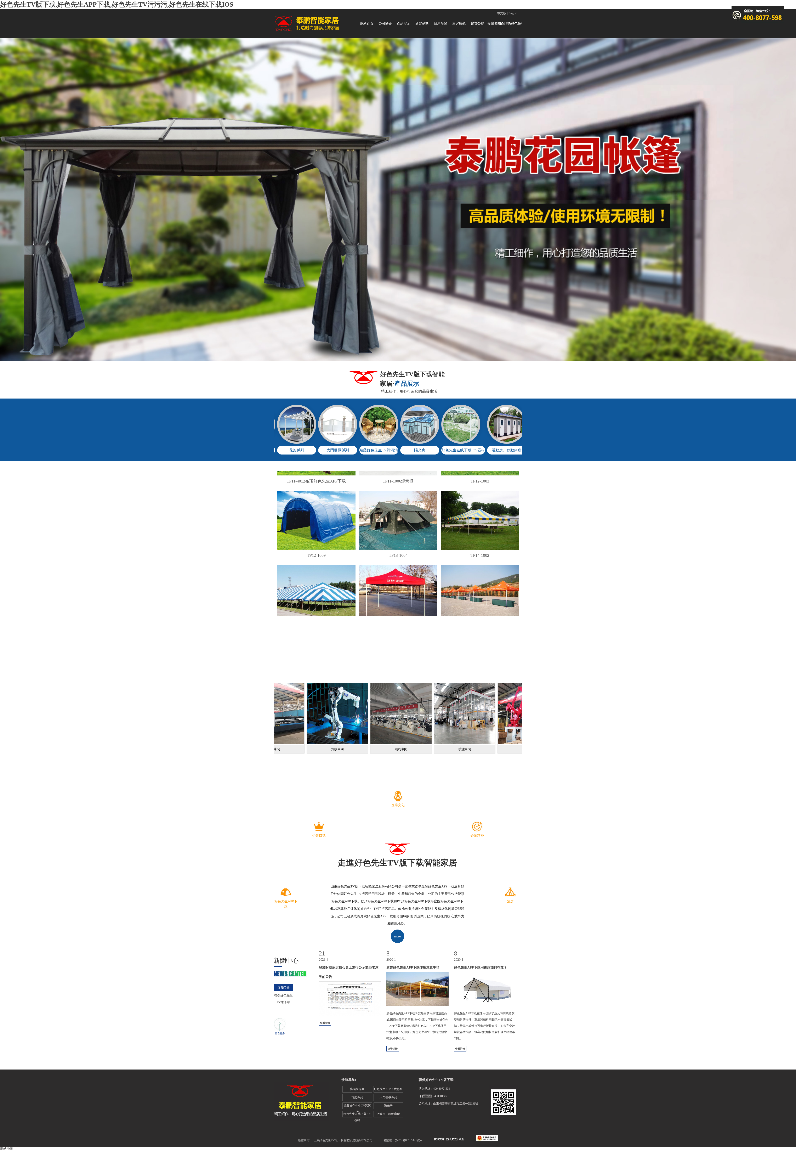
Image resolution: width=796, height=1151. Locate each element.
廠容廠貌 (459, 23)
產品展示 (403, 23)
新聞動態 (422, 23)
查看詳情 (325, 1022)
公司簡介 (385, 23)
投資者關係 (496, 23)
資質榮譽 (477, 23)
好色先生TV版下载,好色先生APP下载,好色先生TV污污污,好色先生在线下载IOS (116, 4)
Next (792, 203)
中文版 (501, 13)
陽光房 (388, 1105)
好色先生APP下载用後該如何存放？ (480, 967)
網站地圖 (6, 1148)
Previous (4, 203)
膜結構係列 (357, 1089)
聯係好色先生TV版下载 (514, 26)
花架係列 (357, 1097)
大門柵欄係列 (388, 1097)
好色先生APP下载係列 (388, 1089)
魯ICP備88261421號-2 (408, 1140)
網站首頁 (366, 23)
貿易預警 (440, 23)
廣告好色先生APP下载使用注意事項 (412, 967)
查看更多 (280, 1033)
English (513, 13)
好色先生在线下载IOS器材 (357, 1114)
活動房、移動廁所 (388, 1114)
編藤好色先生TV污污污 (357, 1106)
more (397, 936)
